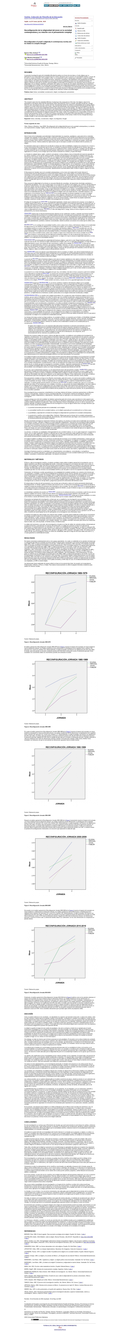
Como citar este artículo (84, 35)
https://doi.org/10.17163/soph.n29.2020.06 (34, 24)
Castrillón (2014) (83, 369)
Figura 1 (62, 647)
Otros (78, 52)
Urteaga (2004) (27, 213)
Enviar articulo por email (83, 43)
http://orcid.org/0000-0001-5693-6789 (37, 59)
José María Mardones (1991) (31, 295)
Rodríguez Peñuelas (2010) (65, 494)
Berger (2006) (46, 273)
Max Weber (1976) (28, 224)
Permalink (79, 57)
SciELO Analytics (81, 23)
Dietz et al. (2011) (50, 193)
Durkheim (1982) (78, 242)
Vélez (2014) (80, 486)
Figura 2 (68, 731)
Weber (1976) (76, 227)
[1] (39, 52)
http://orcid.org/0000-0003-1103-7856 (37, 54)
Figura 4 (71, 910)
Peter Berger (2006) (43, 282)
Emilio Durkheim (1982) (29, 239)
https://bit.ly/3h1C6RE (87, 1237)
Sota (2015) (40, 345)
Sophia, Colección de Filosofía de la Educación (43, 17)
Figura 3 (68, 820)
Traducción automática (83, 40)
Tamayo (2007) (51, 491)
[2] (41, 57)
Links (83, 1234)
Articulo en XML (81, 31)
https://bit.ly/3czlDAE (89, 1242)
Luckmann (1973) (28, 282)
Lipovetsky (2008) (37, 322)
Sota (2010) (47, 208)
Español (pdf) (80, 28)
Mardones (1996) (34, 309)
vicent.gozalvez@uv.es (60, 1329)
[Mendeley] (76, 52)
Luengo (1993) (44, 201)
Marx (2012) (36, 258)
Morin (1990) (64, 382)
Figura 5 (69, 997)
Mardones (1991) (91, 302)
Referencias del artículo (83, 33)
